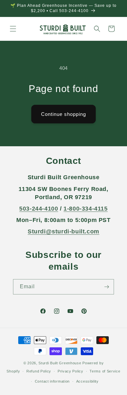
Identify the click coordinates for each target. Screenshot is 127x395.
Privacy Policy (70, 371)
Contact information (52, 381)
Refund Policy (38, 371)
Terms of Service (105, 371)
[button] (13, 29)
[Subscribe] (106, 286)
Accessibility (87, 381)
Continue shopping (63, 114)
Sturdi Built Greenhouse (59, 363)
